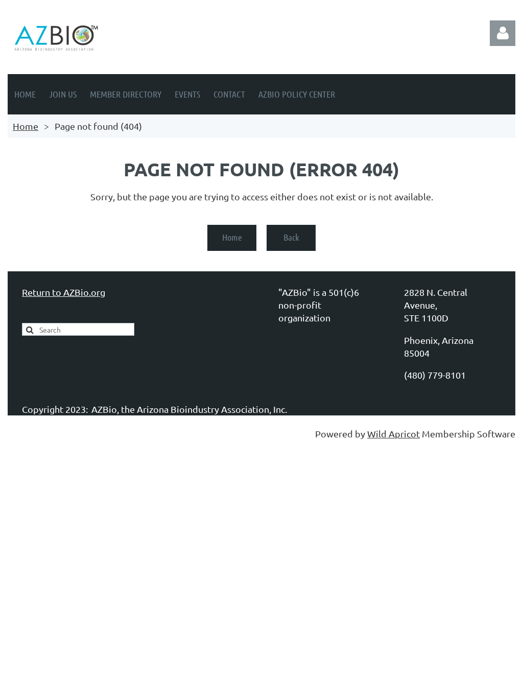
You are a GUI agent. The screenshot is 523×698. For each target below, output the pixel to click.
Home (25, 126)
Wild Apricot (393, 433)
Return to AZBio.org (63, 292)
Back (291, 237)
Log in (502, 33)
